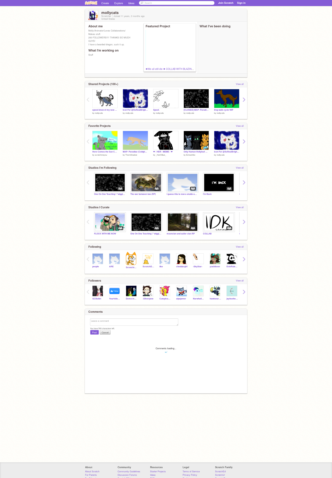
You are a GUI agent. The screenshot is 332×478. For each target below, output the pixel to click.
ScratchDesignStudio (148, 266)
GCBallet (96, 298)
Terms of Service (191, 471)
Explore (118, 3)
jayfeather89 (232, 298)
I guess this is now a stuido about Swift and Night (182, 194)
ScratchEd (220, 471)
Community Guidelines (129, 471)
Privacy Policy (190, 474)
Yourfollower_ (115, 298)
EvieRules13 (232, 266)
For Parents (91, 474)
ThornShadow (131, 154)
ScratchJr (220, 474)
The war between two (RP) (143, 194)
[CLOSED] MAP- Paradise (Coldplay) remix (196, 109)
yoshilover (215, 266)
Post (94, 332)
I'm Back (207, 194)
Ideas (131, 3)
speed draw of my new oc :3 (105, 109)
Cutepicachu (165, 298)
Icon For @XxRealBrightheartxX (135, 109)
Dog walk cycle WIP (223, 109)
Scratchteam (131, 267)
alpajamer (181, 298)
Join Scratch (225, 3)
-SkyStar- (197, 266)
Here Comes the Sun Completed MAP (105, 151)
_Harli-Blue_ (161, 154)
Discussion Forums (127, 474)
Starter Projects (158, 471)
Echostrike (190, 154)
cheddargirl (181, 266)
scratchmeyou (101, 154)
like (161, 266)
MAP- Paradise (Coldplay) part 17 (135, 151)
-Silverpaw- (148, 298)
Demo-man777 (131, 298)
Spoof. (156, 109)
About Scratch (92, 471)
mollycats (99, 113)
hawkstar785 (215, 298)
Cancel (105, 332)
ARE (111, 266)
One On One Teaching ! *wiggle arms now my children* (109, 194)
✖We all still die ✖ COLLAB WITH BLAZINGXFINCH (174, 69)
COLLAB (207, 233)
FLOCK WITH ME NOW (105, 233)
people (95, 266)
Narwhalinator (199, 298)
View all (240, 84)
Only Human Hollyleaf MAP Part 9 (196, 151)
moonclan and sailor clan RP (181, 233)
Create (105, 3)
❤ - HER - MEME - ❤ (163, 151)
